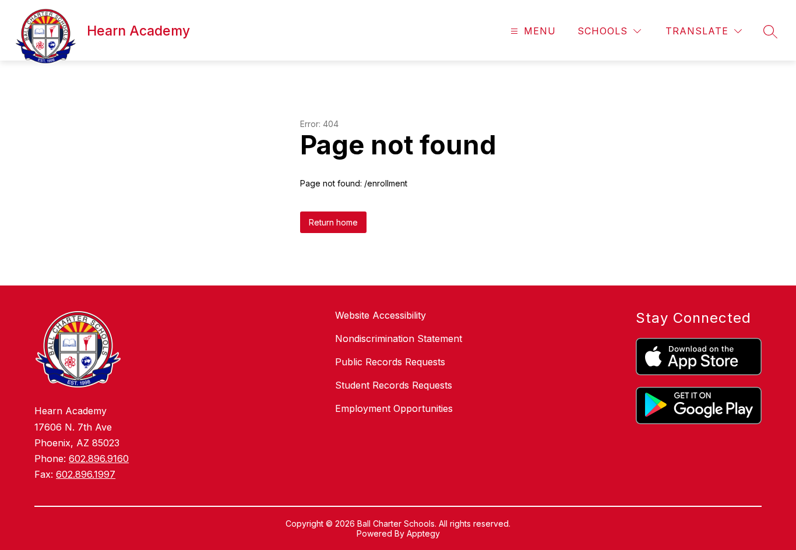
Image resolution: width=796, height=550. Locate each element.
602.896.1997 (85, 474)
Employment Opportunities (394, 408)
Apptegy (423, 533)
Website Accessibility (380, 315)
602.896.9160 (99, 458)
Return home (333, 222)
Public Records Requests (390, 362)
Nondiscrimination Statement (398, 338)
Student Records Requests (393, 385)
